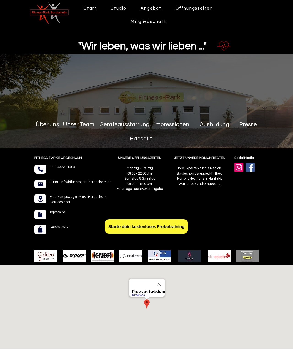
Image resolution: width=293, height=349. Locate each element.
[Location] (40, 198)
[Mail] (40, 184)
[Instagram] (238, 167)
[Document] (40, 214)
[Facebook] (250, 167)
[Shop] (40, 229)
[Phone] (40, 169)
